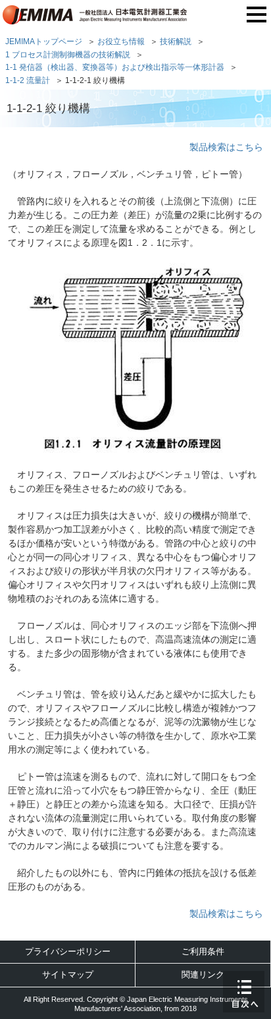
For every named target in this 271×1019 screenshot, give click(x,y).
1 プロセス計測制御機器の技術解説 (67, 54)
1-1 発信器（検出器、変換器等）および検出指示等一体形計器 (114, 67)
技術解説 (175, 41)
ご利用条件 (203, 951)
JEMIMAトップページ (43, 41)
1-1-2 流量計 (27, 80)
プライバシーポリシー (68, 951)
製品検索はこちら (226, 147)
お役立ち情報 (121, 41)
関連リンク (203, 974)
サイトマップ (67, 974)
